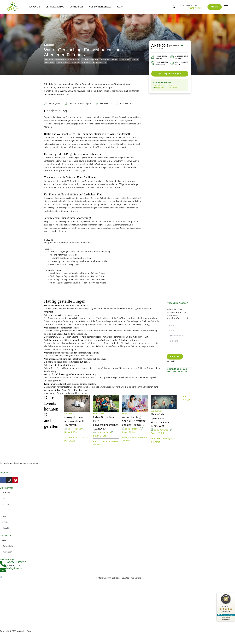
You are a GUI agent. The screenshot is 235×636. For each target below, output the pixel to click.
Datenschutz (7, 546)
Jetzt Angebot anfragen (170, 73)
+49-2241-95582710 (194, 8)
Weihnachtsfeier (73, 59)
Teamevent (49, 59)
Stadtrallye (76, 62)
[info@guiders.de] (3, 570)
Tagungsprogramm (63, 62)
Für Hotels (6, 504)
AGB (4, 540)
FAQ (4, 498)
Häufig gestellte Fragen (164, 85)
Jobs (4, 510)
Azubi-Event (105, 59)
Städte (5, 522)
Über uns (6, 492)
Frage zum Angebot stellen (166, 87)
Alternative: (171, 361)
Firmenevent (94, 59)
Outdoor (135, 59)
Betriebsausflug (60, 59)
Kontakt (5, 528)
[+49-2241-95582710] (3, 564)
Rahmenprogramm (99, 62)
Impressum (7, 552)
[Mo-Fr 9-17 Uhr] (183, 6)
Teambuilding (49, 62)
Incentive (85, 59)
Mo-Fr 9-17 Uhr (191, 5)
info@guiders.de (14, 568)
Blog (4, 516)
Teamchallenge (125, 59)
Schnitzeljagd (86, 62)
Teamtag (114, 59)
